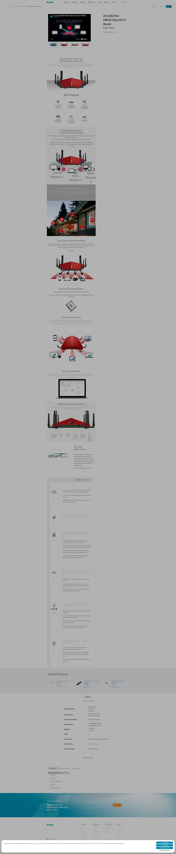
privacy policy (36, 843)
